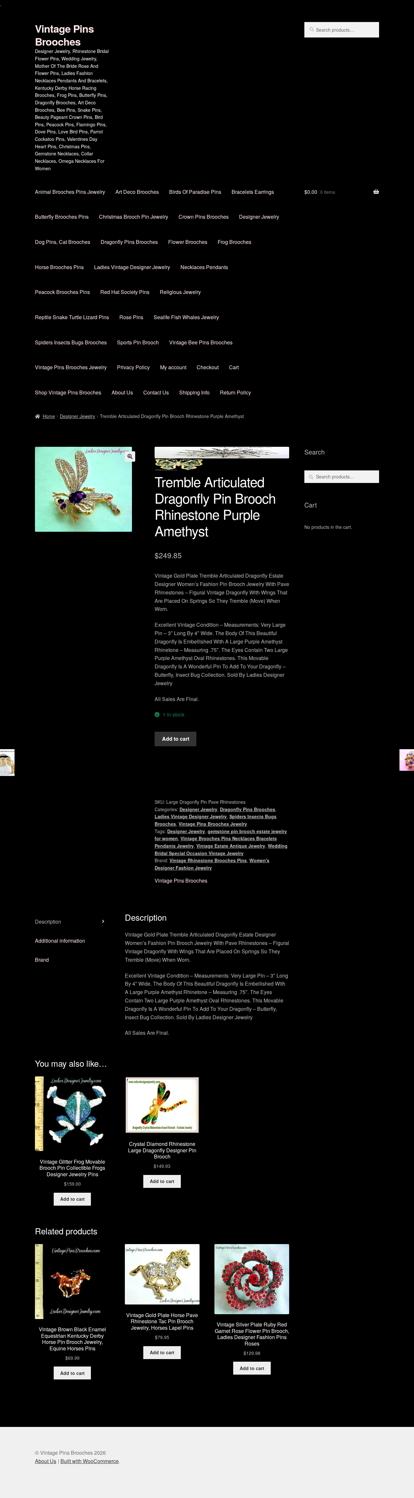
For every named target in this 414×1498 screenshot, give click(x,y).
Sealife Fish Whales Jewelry (186, 317)
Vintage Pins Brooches (64, 35)
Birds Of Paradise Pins (195, 191)
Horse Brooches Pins (59, 267)
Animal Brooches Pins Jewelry (70, 191)
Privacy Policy (133, 367)
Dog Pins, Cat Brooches (62, 242)
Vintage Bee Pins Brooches (201, 342)
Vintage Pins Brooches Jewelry (71, 367)
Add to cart (175, 738)
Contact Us (156, 392)
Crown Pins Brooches (204, 216)
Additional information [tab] (60, 940)
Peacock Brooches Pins (62, 292)
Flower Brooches (187, 242)
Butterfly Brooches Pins (62, 216)
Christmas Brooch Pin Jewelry (133, 216)
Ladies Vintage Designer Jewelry (132, 267)
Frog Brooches (234, 242)
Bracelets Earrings (253, 191)
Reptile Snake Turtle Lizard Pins (72, 317)
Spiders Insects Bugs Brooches (71, 342)
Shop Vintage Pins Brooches (68, 392)
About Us (122, 392)
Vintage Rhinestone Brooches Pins (208, 860)
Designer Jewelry (259, 216)
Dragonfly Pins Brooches (129, 242)
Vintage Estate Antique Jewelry (230, 846)
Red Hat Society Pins (124, 292)
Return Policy (235, 392)
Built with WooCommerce (89, 1461)
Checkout (208, 367)
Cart (234, 367)
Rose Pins (131, 317)
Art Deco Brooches (137, 191)
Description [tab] (48, 921)
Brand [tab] (42, 959)
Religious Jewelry (180, 292)
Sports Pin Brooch (138, 342)
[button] (130, 456)
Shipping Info (194, 392)
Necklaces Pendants (204, 267)
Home (49, 416)
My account (173, 367)
